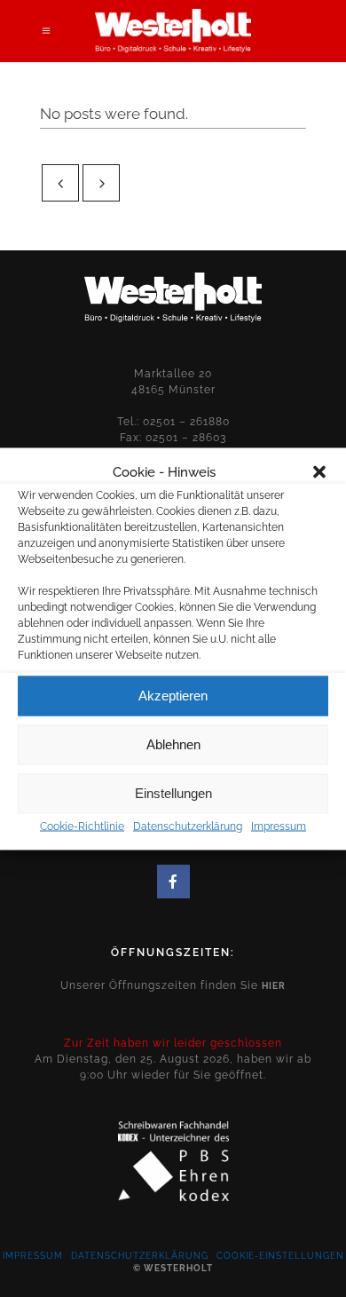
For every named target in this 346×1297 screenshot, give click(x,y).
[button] (319, 471)
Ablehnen (173, 744)
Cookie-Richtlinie (82, 825)
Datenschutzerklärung (187, 825)
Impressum (278, 825)
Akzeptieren (173, 695)
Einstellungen (173, 793)
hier (274, 986)
